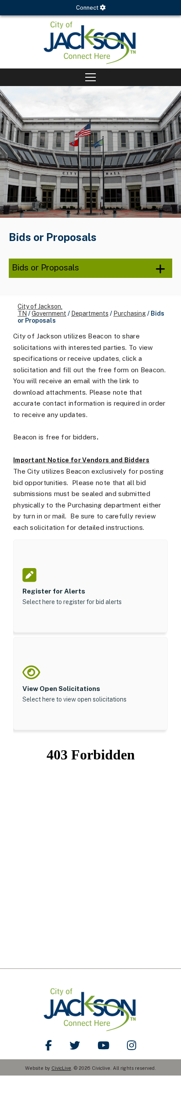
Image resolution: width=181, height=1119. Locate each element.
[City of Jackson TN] (90, 41)
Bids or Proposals (45, 267)
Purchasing (129, 313)
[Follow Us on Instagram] (131, 1045)
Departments (90, 313)
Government (49, 313)
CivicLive (61, 1068)
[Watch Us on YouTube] (103, 1045)
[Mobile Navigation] (90, 77)
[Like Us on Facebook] (48, 1045)
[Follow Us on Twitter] (74, 1045)
